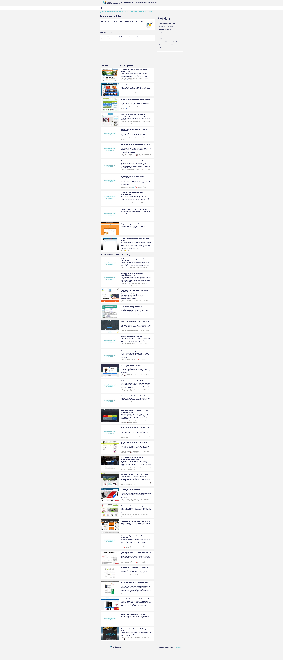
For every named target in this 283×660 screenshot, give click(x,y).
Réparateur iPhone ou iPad (165, 29)
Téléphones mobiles (105, 12)
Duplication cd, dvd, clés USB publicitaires (134, 474)
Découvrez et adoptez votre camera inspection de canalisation (136, 553)
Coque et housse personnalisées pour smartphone (133, 176)
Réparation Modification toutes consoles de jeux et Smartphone (135, 428)
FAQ (110, 8)
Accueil (105, 8)
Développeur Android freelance (131, 366)
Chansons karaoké (163, 35)
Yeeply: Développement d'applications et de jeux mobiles (135, 322)
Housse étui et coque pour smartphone (133, 85)
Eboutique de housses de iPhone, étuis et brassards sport (134, 70)
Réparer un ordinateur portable (166, 44)
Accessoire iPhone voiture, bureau (167, 23)
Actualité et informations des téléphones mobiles (134, 583)
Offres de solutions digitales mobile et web (135, 351)
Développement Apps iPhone (166, 26)
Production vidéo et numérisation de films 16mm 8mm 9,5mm (134, 411)
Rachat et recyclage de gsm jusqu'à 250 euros (136, 100)
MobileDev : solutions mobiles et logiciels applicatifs (134, 291)
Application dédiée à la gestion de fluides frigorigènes (134, 259)
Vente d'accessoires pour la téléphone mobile (135, 381)
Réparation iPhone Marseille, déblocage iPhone (134, 629)
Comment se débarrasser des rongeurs (133, 506)
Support (116, 8)
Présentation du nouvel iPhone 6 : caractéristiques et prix (132, 274)
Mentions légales (177, 647)
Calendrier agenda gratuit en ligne (132, 307)
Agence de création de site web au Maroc (169, 41)
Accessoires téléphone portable (109, 36)
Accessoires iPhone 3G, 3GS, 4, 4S (167, 50)
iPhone (138, 36)
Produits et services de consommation (122, 11)
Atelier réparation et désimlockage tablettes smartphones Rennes (135, 145)
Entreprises (108, 11)
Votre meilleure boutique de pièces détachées (136, 396)
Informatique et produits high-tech (143, 11)
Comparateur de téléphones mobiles (132, 161)
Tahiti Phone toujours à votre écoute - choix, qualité (135, 239)
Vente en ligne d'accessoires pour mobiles (134, 568)
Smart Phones (162, 32)
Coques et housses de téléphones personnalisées (132, 193)
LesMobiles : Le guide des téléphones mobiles (136, 599)
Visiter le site (146, 227)
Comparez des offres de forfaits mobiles (134, 209)
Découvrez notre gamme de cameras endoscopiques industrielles (132, 458)
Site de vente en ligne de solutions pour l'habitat (134, 443)
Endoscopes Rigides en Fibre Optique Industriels (133, 536)
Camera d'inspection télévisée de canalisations (131, 490)
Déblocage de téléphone (107, 39)
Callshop (161, 38)
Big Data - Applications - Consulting (132, 336)
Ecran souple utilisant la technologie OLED (135, 114)
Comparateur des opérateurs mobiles (133, 614)
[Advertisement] (127, 52)
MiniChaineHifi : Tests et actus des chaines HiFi (136, 521)
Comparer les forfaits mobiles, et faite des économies (134, 130)
